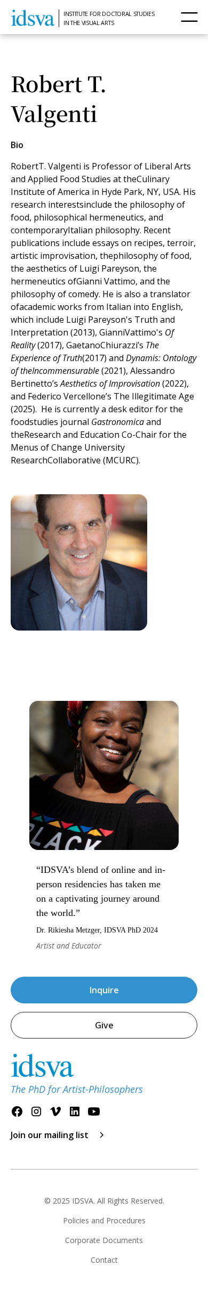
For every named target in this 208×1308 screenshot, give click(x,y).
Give (104, 1025)
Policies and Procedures (104, 1220)
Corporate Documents (104, 1240)
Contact (104, 1260)
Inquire (104, 990)
